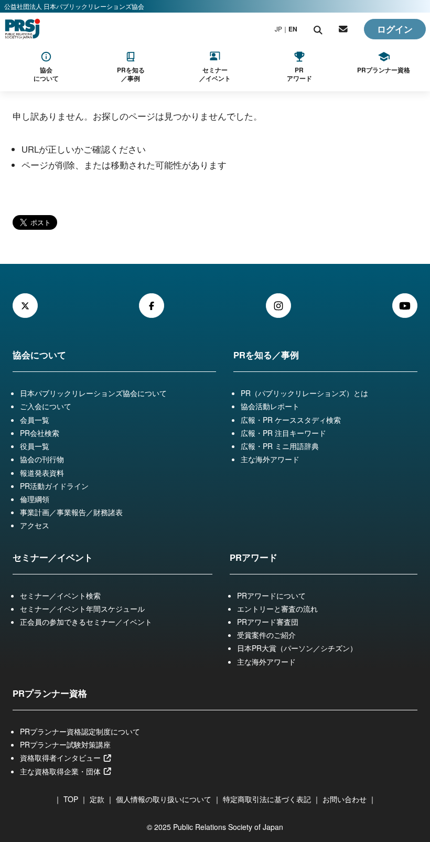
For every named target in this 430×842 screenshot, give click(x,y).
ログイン (395, 29)
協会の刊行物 (42, 459)
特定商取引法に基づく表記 (267, 799)
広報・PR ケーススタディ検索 (291, 419)
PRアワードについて (271, 595)
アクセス (34, 525)
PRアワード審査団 (267, 621)
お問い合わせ (344, 799)
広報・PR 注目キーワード (283, 433)
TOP (70, 799)
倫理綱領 (34, 499)
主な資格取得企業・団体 (61, 771)
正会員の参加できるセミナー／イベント (86, 621)
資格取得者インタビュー (61, 757)
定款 (97, 799)
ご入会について (45, 406)
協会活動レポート (270, 406)
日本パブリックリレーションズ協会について (93, 393)
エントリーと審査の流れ (277, 608)
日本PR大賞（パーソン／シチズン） (297, 648)
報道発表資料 (42, 472)
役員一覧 (34, 446)
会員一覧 (34, 419)
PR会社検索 (39, 433)
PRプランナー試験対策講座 (65, 744)
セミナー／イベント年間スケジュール (82, 608)
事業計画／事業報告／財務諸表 (71, 512)
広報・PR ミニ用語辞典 (280, 446)
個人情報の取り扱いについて (163, 799)
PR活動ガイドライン (54, 486)
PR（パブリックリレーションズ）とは (304, 393)
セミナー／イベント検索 (60, 595)
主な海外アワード (270, 459)
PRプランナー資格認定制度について (80, 731)
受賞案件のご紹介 (266, 635)
